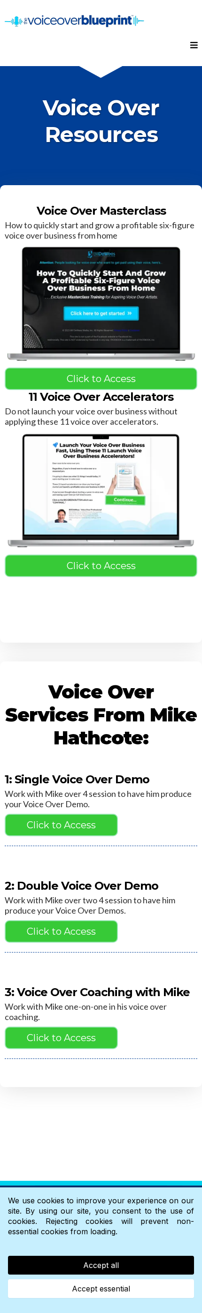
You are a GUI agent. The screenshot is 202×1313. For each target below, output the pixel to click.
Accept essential (101, 1288)
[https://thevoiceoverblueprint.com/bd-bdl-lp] (101, 304)
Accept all (101, 1265)
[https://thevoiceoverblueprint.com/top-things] (101, 490)
